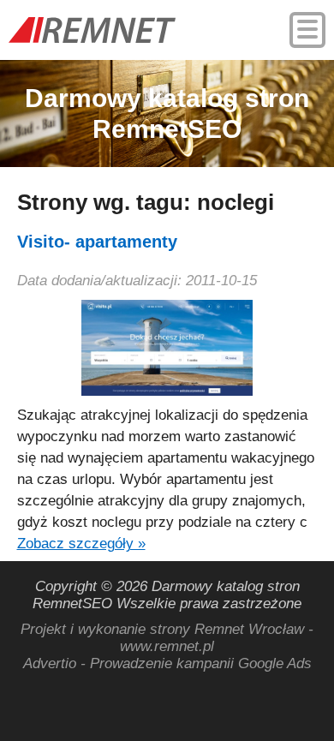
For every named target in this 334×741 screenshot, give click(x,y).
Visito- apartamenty (97, 241)
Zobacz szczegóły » (81, 543)
